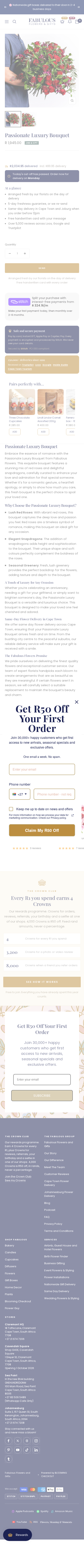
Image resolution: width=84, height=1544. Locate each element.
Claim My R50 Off (42, 830)
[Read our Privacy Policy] (72, 815)
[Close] (77, 702)
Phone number (19, 784)
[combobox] (19, 794)
